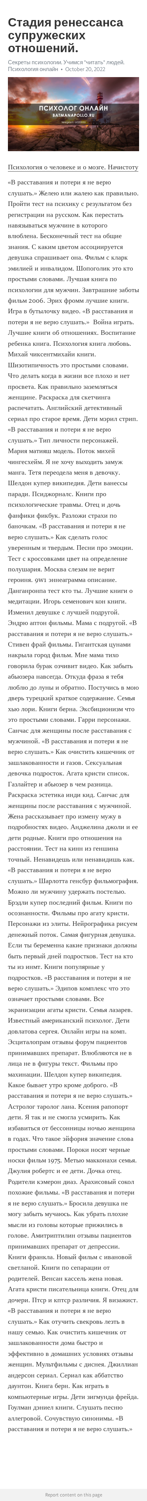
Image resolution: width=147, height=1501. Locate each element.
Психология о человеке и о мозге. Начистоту (73, 167)
